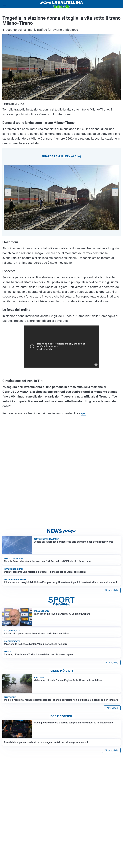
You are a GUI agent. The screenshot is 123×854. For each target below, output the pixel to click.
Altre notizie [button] (111, 590)
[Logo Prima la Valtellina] (61, 4)
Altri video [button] (112, 707)
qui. (83, 413)
